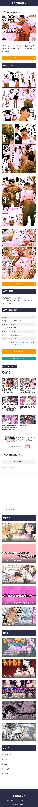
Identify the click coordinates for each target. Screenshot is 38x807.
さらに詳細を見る (19, 351)
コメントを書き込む (19, 461)
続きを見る (19, 283)
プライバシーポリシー (28, 801)
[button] (34, 510)
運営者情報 (10, 801)
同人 (5, 366)
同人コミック (12, 366)
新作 (19, 344)
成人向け (15, 344)
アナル (21, 342)
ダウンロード (19, 58)
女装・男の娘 (15, 342)
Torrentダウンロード (20, 358)
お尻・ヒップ (27, 342)
